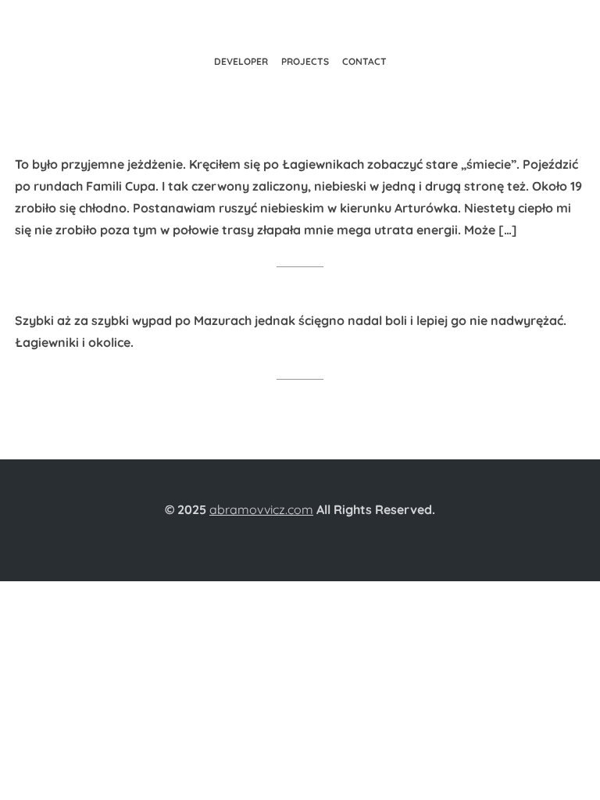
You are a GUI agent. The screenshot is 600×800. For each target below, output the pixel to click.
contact (364, 61)
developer (241, 61)
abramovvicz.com (261, 509)
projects (305, 61)
